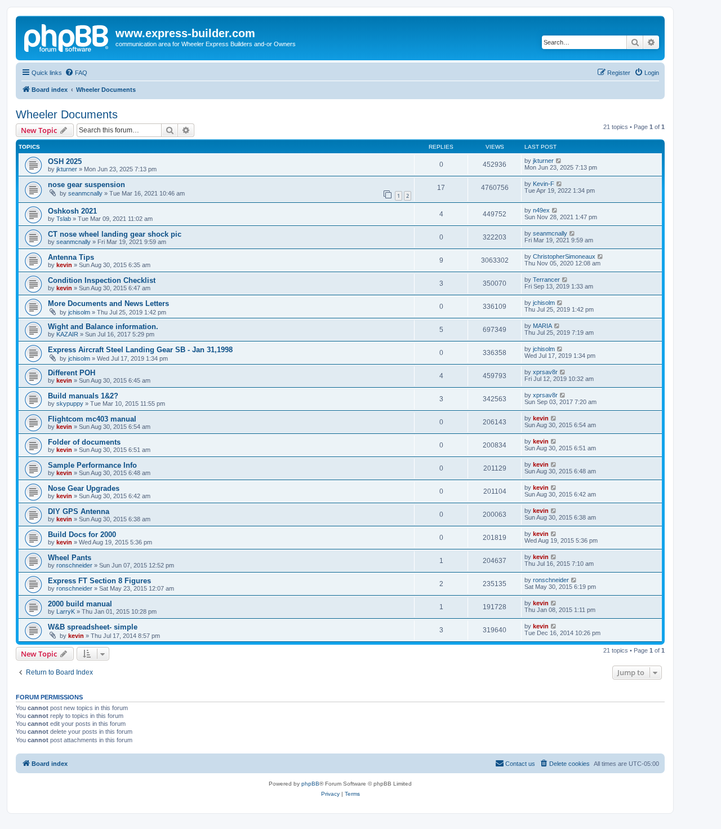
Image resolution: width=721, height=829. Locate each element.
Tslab (63, 218)
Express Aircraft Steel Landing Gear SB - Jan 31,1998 (140, 349)
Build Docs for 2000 (82, 534)
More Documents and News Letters (108, 303)
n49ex (541, 210)
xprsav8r (545, 372)
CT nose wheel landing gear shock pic (114, 234)
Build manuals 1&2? (83, 396)
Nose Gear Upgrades (83, 488)
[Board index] (67, 37)
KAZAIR (67, 334)
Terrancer (546, 279)
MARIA (542, 325)
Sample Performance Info (92, 465)
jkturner (66, 169)
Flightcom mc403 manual (92, 419)
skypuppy (69, 403)
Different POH (71, 373)
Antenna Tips (71, 257)
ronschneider (74, 565)
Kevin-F (543, 183)
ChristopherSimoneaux (564, 256)
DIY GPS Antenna (78, 511)
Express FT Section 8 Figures (99, 581)
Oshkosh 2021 (72, 211)
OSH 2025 (65, 161)
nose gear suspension (86, 184)
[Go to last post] (559, 160)
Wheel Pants (69, 557)
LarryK (65, 611)
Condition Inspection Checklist (101, 280)
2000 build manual (80, 604)
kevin (64, 264)
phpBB (310, 784)
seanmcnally (85, 193)
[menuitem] (76, 72)
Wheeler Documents (67, 114)
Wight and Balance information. (103, 326)
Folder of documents (84, 442)
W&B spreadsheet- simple (92, 627)
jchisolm (79, 312)
